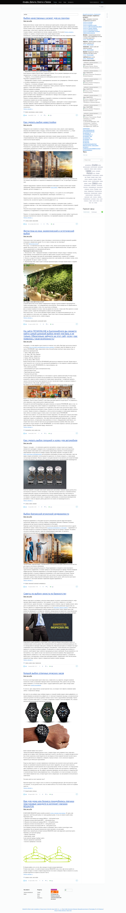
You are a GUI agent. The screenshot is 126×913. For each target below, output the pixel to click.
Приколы (101, 909)
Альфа (95, 164)
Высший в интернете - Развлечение (91, 14)
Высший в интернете (83, 909)
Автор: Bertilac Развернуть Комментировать (91, 108)
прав (100, 189)
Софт (32, 909)
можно (95, 179)
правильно (91, 191)
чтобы (95, 202)
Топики (55, 2)
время (91, 168)
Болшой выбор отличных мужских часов (43, 673)
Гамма (88, 170)
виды (99, 165)
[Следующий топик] (107, 16)
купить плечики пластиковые (57, 813)
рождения (87, 197)
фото (97, 200)
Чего (90, 202)
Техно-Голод (43, 909)
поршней (34, 503)
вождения (86, 168)
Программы (92, 909)
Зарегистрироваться (94, 2)
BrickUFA (25, 909)
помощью (87, 189)
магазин (27, 877)
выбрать (99, 168)
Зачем (98, 173)
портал (91, 189)
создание (93, 198)
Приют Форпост (62, 910)
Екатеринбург (28, 430)
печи (39, 430)
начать (89, 181)
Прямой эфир (88, 209)
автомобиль (88, 165)
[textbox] (93, 160)
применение (87, 193)
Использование (87, 175)
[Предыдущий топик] (107, 14)
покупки (41, 112)
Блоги (60, 2)
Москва (99, 179)
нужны (89, 183)
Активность (70, 2)
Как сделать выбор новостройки (39, 122)
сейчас (99, 197)
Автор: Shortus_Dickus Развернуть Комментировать (91, 66)
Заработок (88, 22)
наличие (85, 181)
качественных (32, 112)
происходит (94, 193)
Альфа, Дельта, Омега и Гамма (37, 2)
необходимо (95, 181)
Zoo (71, 910)
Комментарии (86, 211)
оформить (93, 185)
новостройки (54, 187)
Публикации (94, 212)
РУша (55, 910)
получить (85, 187)
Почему (96, 189)
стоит (101, 198)
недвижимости (42, 583)
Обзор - (88, 39)
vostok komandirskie (36, 685)
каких (96, 177)
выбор (95, 168)
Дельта (89, 173)
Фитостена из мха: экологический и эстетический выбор (48, 232)
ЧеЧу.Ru (49, 909)
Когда (100, 177)
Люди (64, 2)
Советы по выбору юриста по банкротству (44, 593)
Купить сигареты (69, 32)
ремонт (100, 193)
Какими (93, 177)
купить (86, 179)
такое (90, 200)
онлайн (100, 183)
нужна (101, 181)
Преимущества (98, 191)
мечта (33, 430)
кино (53, 909)
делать (93, 171)
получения (99, 185)
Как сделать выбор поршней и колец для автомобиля (50, 440)
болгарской (31, 583)
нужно (86, 183)
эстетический (40, 320)
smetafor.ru (37, 909)
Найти (102, 6)
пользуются (100, 187)
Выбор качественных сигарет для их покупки (46, 18)
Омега (95, 183)
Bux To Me (64, 909)
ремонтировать (89, 195)
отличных (34, 791)
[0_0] (97, 909)
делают (98, 171)
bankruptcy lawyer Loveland (61, 607)
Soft (56, 909)
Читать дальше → (28, 109)
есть (94, 173)
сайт (91, 197)
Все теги (85, 155)
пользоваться (92, 187)
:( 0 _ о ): (60, 909)
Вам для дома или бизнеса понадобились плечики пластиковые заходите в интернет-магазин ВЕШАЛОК (48, 804)
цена (101, 200)
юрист (33, 663)
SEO (68, 910)
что (92, 202)
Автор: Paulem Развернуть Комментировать (91, 82)
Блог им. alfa (27, 21)
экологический (33, 320)
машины (91, 179)
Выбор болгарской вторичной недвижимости (46, 513)
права (85, 191)
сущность (86, 200)
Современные (86, 198)
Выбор (26, 112)
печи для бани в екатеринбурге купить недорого (41, 347)
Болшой (27, 791)
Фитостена (27, 320)
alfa (26, 115)
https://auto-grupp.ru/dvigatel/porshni (32, 454)
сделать (95, 197)
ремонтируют (97, 195)
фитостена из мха (33, 244)
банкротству (38, 663)
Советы (27, 663)
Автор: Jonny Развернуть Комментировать (91, 90)
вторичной (36, 583)
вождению (100, 167)
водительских (94, 167)
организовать (87, 185)
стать (97, 198)
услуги (94, 200)
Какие (88, 177)
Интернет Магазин (72, 909)
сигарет (37, 112)
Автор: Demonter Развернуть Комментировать (92, 74)
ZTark (29, 909)
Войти (102, 2)
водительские (86, 167)
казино (101, 175)
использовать (95, 175)
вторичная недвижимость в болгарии (57, 527)
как (85, 177)
